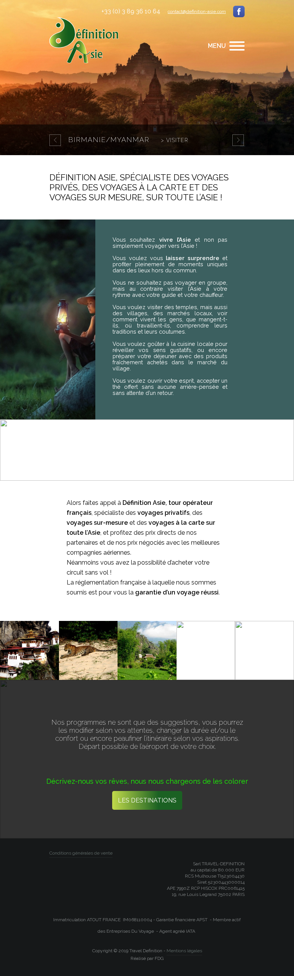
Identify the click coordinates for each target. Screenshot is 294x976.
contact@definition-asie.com (197, 11)
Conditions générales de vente (81, 853)
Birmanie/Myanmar (128, 140)
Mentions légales (184, 950)
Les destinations (147, 800)
